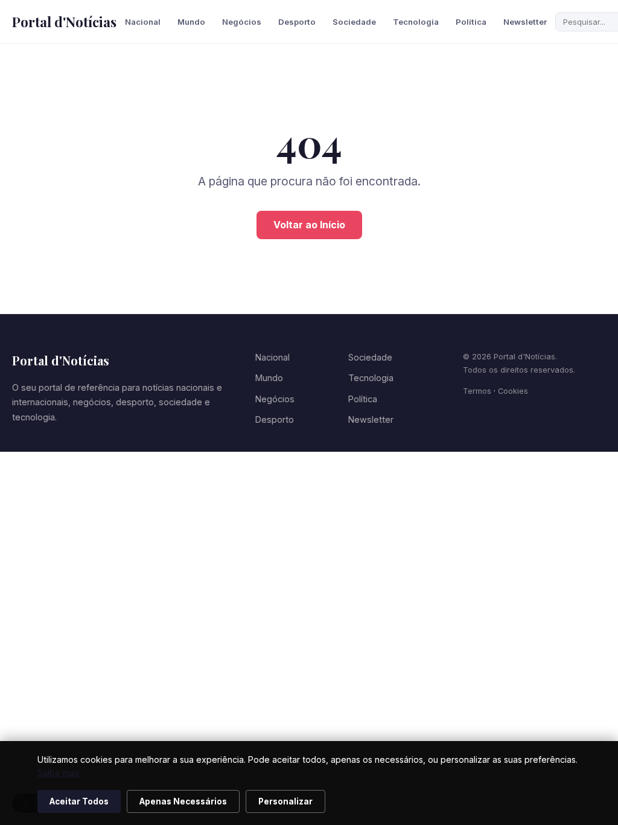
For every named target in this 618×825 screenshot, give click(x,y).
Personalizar (285, 801)
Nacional (143, 22)
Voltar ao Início (309, 225)
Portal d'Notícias (64, 22)
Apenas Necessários (183, 801)
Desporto (297, 22)
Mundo (191, 22)
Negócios (241, 22)
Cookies (513, 391)
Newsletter (525, 22)
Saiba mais (58, 773)
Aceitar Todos (79, 801)
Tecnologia (416, 22)
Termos (477, 391)
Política (471, 22)
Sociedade (354, 22)
